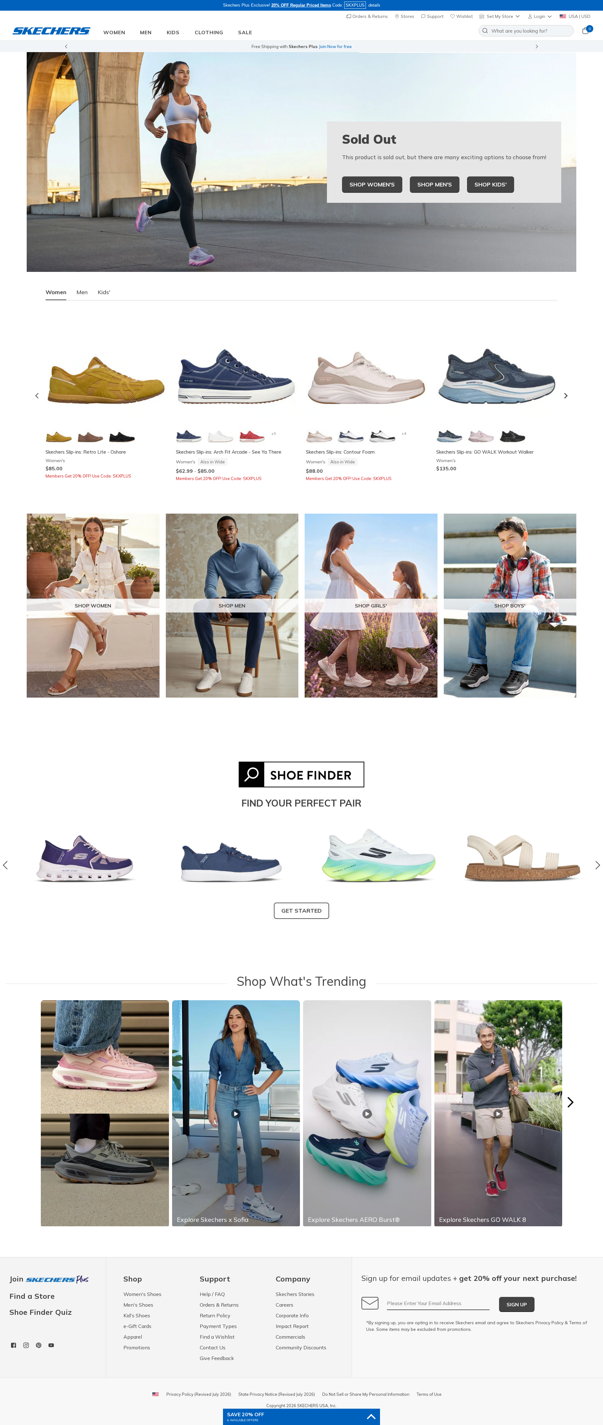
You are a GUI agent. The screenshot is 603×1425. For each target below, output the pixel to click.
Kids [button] (173, 32)
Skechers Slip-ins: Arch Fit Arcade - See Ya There (228, 452)
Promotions (136, 1347)
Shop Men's (434, 184)
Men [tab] (82, 292)
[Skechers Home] (51, 31)
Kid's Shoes (136, 1315)
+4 (404, 433)
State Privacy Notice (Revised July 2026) (276, 1394)
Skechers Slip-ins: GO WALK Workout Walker (485, 452)
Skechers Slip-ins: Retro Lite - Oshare (86, 452)
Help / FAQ (212, 1294)
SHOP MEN (232, 605)
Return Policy (215, 1315)
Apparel (132, 1337)
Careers (284, 1305)
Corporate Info (292, 1315)
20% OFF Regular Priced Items (301, 5)
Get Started (301, 910)
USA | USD (579, 16)
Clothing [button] (209, 32)
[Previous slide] (66, 46)
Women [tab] (56, 292)
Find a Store (32, 1296)
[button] (540, 16)
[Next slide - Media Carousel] (570, 1102)
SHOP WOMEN (93, 605)
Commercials (290, 1337)
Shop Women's (372, 184)
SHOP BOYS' (509, 605)
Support (434, 16)
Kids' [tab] (104, 292)
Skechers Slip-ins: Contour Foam (340, 452)
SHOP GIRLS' (371, 605)
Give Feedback (217, 1358)
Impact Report (292, 1326)
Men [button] (146, 32)
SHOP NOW (329, 46)
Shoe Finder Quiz (40, 1312)
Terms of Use (429, 1394)
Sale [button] (245, 32)
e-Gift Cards (137, 1326)
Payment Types (218, 1326)
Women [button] (114, 32)
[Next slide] (537, 46)
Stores (406, 16)
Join (17, 1279)
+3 (273, 433)
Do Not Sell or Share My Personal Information (366, 1394)
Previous (7, 865)
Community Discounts (301, 1347)
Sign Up (517, 1304)
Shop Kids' (491, 184)
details (374, 5)
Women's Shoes (142, 1294)
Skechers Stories (295, 1294)
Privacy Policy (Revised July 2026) (198, 1394)
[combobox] (526, 30)
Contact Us (212, 1347)
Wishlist (464, 16)
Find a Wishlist (217, 1337)
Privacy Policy (549, 1322)
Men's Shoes (138, 1305)
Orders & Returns (369, 16)
